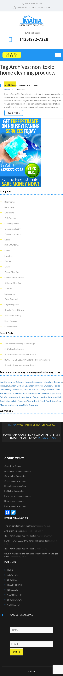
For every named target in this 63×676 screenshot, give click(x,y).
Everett (36, 397)
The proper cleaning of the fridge (20, 343)
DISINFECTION (12, 245)
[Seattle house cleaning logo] (31, 20)
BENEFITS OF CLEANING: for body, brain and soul (27, 359)
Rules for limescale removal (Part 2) (20, 354)
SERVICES (12, 580)
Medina (44, 397)
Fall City (7, 393)
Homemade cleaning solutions (21, 85)
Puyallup (39, 385)
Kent (54, 401)
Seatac (28, 397)
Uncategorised (11, 326)
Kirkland (27, 389)
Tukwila (3, 397)
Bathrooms (10, 202)
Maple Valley (55, 393)
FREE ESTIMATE (15, 585)
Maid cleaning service (14, 491)
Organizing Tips (12, 304)
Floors (7, 250)
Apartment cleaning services (17, 471)
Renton (12, 385)
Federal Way (5, 389)
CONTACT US (14, 604)
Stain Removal (11, 321)
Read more (14, 113)
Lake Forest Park (19, 393)
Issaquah (4, 385)
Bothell (20, 385)
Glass (7, 266)
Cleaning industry (13, 229)
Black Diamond (42, 393)
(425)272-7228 (48, 438)
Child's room (10, 218)
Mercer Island (38, 389)
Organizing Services (13, 466)
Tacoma (28, 382)
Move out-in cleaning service (17, 496)
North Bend (45, 401)
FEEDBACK (12, 590)
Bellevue (20, 382)
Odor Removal (11, 299)
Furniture (9, 256)
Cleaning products (13, 234)
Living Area (10, 294)
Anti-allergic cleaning (14, 349)
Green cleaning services (15, 481)
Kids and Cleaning (13, 283)
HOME (10, 570)
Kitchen (8, 288)
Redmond (57, 382)
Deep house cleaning (14, 501)
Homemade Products (14, 277)
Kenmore (49, 389)
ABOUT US (12, 575)
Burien (22, 397)
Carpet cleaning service (15, 476)
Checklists (9, 212)
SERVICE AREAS (15, 599)
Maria (7, 90)
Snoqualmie (11, 401)
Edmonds (22, 401)
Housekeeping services (15, 486)
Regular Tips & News (14, 310)
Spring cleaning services (15, 506)
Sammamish (37, 382)
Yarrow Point (33, 401)
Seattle (3, 382)
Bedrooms (9, 207)
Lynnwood (53, 397)
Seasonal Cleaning (13, 315)
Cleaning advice (12, 223)
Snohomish (13, 405)
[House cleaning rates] (31, 55)
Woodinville (17, 389)
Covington (29, 385)
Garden (8, 261)
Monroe (11, 382)
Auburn (31, 393)
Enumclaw (48, 385)
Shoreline (48, 382)
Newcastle (13, 397)
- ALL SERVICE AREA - (28, 405)
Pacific (57, 385)
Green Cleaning (12, 272)
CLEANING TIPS (15, 595)
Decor (7, 239)
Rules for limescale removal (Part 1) (20, 365)
